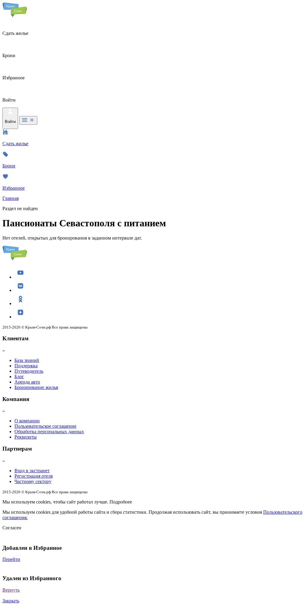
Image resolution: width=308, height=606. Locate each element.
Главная (10, 198)
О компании (27, 420)
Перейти (11, 559)
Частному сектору (32, 481)
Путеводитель (28, 371)
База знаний (26, 360)
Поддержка (26, 365)
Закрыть (10, 600)
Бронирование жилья (36, 387)
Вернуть (11, 589)
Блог (19, 376)
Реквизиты (25, 436)
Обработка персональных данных (49, 431)
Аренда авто (27, 381)
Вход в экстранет (32, 470)
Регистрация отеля (33, 476)
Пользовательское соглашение (45, 426)
